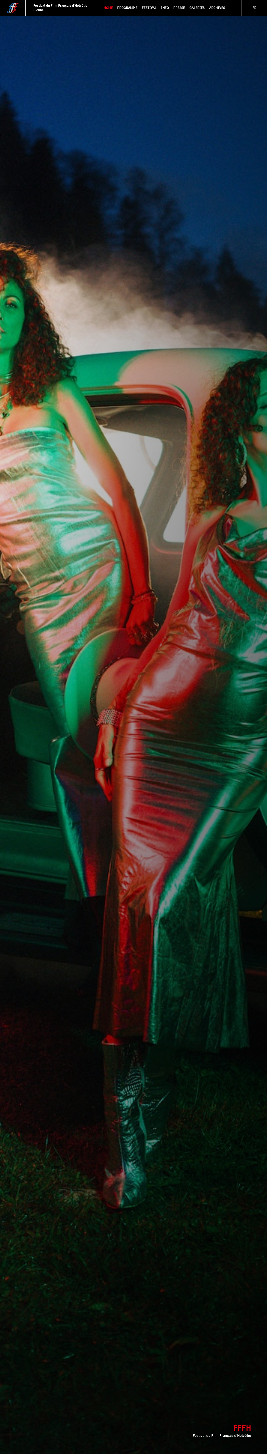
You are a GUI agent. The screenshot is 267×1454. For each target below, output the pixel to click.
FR (254, 7)
